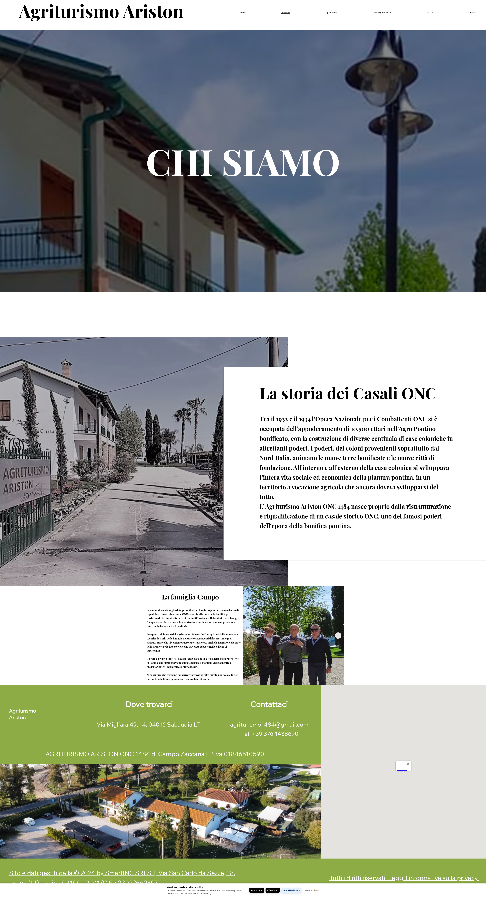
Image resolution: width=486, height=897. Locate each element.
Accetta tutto (256, 890)
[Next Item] (338, 635)
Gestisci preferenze (291, 890)
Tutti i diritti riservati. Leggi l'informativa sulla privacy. (404, 878)
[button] (315, 12)
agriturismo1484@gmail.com (269, 724)
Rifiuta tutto (272, 890)
